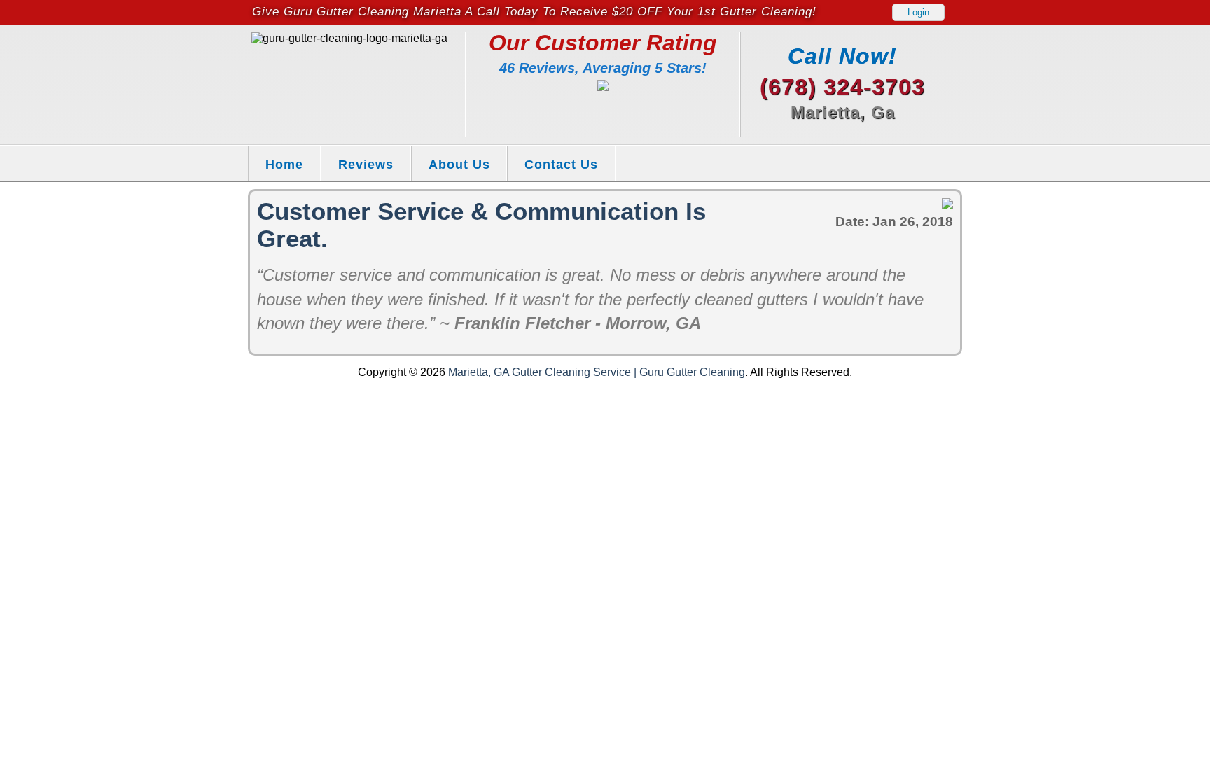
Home (284, 164)
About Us (459, 164)
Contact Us (561, 164)
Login (918, 12)
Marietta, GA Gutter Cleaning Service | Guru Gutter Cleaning (596, 372)
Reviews (366, 164)
